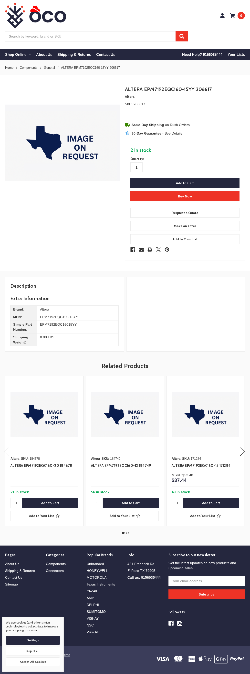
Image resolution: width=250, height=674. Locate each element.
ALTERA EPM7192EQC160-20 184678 (41, 465)
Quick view (44, 415)
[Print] (149, 249)
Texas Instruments (101, 584)
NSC (90, 625)
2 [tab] (127, 533)
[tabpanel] (44, 451)
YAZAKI (92, 591)
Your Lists (236, 54)
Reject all (33, 651)
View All (92, 632)
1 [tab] (123, 533)
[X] (158, 249)
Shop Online (15, 54)
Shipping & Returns (74, 54)
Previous (6, 451)
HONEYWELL (97, 571)
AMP (90, 598)
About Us (44, 54)
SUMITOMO (96, 612)
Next (242, 451)
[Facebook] (132, 249)
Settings (33, 640)
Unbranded (95, 564)
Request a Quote (185, 213)
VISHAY (93, 618)
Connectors (55, 571)
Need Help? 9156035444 (202, 54)
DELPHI (93, 605)
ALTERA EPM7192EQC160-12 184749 (121, 465)
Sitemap (11, 584)
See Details (173, 133)
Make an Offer (185, 226)
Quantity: (137, 159)
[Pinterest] (167, 249)
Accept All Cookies (33, 662)
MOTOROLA (96, 577)
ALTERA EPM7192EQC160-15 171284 (201, 465)
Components (56, 564)
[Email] (141, 249)
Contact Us (105, 54)
